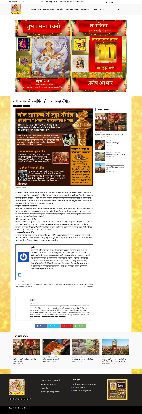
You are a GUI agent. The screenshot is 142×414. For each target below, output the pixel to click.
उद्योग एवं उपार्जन (98, 132)
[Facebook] (106, 2)
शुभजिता (32, 300)
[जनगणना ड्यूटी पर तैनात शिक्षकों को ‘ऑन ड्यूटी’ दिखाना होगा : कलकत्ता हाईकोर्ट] (100, 168)
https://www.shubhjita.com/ (37, 303)
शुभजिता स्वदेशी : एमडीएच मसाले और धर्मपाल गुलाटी (109, 135)
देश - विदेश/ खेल (17, 105)
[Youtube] (112, 2)
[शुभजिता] (23, 308)
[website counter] (20, 400)
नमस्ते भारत (26, 105)
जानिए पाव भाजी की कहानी (112, 143)
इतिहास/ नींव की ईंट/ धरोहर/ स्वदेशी (113, 140)
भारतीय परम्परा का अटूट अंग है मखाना (115, 154)
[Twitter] (109, 2)
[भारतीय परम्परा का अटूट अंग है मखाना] (100, 156)
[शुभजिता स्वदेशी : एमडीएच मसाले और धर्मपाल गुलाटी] (111, 122)
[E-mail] (19, 276)
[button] (119, 9)
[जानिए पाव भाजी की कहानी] (100, 145)
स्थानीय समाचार (109, 163)
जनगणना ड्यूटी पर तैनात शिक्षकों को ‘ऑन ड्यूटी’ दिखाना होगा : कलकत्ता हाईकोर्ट (115, 167)
